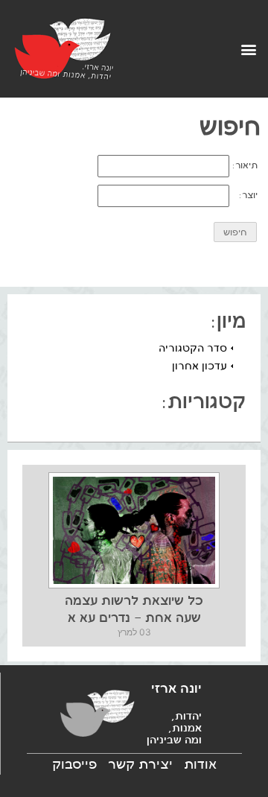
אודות (200, 764)
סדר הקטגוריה (193, 348)
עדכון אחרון (199, 366)
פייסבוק (74, 764)
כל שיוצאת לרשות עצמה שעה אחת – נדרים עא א (134, 608)
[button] (248, 48)
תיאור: (245, 165)
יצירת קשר (140, 764)
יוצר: (248, 195)
